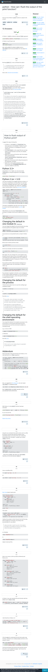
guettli (24, 589)
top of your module (21, 187)
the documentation (17, 89)
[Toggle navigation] (44, 2)
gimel (24, 75)
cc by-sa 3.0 (27, 663)
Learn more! (32, 671)
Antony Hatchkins (26, 394)
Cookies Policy (25, 666)
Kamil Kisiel (26, 545)
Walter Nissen (25, 22)
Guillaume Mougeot (26, 654)
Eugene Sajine (25, 122)
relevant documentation (13, 72)
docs (8, 296)
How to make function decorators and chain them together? (38, 58)
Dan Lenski (26, 459)
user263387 (25, 606)
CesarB (24, 53)
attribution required (37, 663)
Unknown (26, 480)
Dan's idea (4, 492)
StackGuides (7, 2)
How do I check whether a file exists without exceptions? (38, 18)
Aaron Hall (26, 371)
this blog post (15, 383)
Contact (32, 666)
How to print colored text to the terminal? (37, 30)
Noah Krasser (25, 421)
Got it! (45, 670)
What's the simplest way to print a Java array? (38, 35)
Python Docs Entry (6, 418)
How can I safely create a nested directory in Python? (39, 24)
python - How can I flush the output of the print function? (22, 8)
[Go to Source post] (27, 24)
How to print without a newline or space (38, 45)
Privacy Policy (17, 666)
